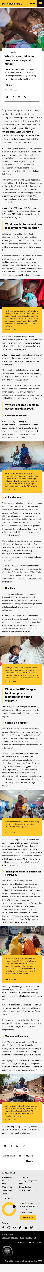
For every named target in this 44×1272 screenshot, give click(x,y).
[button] (28, 1217)
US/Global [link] (5, 1237)
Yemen (29, 131)
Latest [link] (4, 1193)
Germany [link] (14, 1237)
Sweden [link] (29, 1237)
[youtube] (14, 1227)
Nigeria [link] (29, 1155)
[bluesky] (25, 97)
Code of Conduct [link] (26, 1190)
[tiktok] (20, 1227)
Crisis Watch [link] (10, 1173)
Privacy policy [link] (20, 1242)
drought (22, 421)
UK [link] (35, 1237)
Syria (18, 131)
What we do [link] (7, 1187)
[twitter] (7, 97)
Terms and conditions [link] (34, 1242)
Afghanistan (8, 131)
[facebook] (13, 97)
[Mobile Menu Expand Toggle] (40, 3)
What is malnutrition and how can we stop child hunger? (20, 60)
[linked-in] (25, 1227)
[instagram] (8, 1227)
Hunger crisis (10, 52)
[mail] (19, 97)
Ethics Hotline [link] (25, 1187)
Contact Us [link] (23, 1177)
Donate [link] (32, 4)
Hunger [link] (30, 1161)
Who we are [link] (7, 1177)
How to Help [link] (7, 1190)
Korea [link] (22, 1237)
